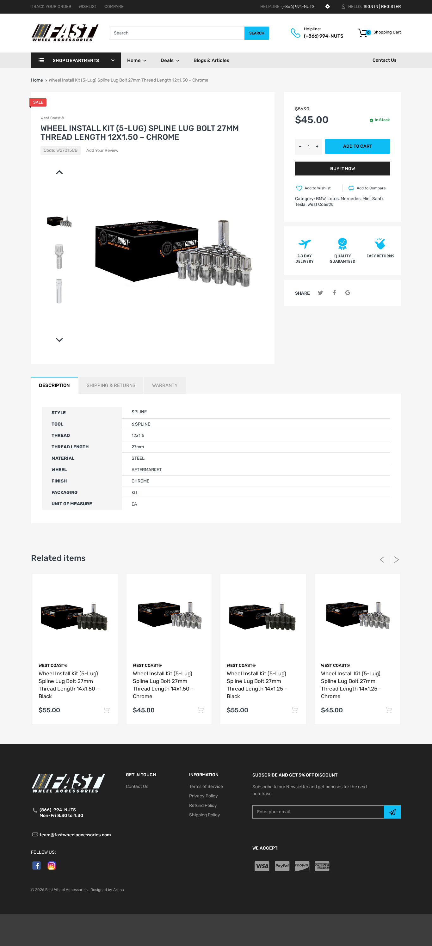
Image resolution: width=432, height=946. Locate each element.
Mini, (366, 198)
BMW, (321, 198)
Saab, (378, 198)
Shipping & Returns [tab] (111, 385)
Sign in (371, 6)
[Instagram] (51, 865)
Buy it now (342, 168)
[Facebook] (334, 293)
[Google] (348, 293)
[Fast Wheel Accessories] (70, 32)
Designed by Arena (107, 890)
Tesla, (300, 204)
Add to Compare (371, 188)
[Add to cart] (106, 710)
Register (391, 6)
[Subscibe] (392, 812)
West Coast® (52, 118)
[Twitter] (320, 293)
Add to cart (357, 146)
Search (256, 33)
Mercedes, (351, 198)
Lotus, (333, 198)
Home (37, 80)
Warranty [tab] (165, 385)
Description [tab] (54, 385)
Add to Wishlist (318, 188)
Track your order (51, 6)
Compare (114, 6)
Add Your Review (102, 150)
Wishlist (88, 6)
